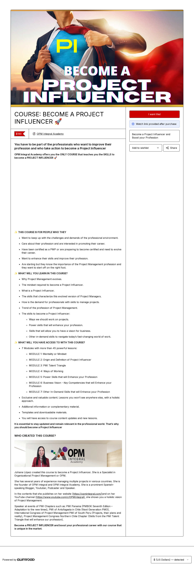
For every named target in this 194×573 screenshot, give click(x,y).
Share (173, 147)
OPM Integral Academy (50, 133)
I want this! (154, 114)
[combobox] (145, 148)
